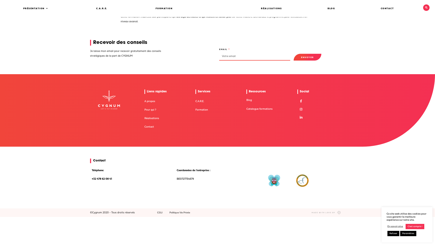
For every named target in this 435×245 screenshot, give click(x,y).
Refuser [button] (393, 233)
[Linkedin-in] (301, 117)
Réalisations (271, 8)
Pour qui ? (150, 110)
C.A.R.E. (101, 8)
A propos (149, 101)
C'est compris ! (415, 226)
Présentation (34, 8)
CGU (160, 212)
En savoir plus (395, 226)
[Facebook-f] (301, 101)
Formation (164, 8)
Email (223, 49)
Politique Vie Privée (179, 212)
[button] (426, 7)
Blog (331, 8)
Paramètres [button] (408, 233)
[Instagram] (301, 109)
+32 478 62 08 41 (102, 179)
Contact (387, 8)
